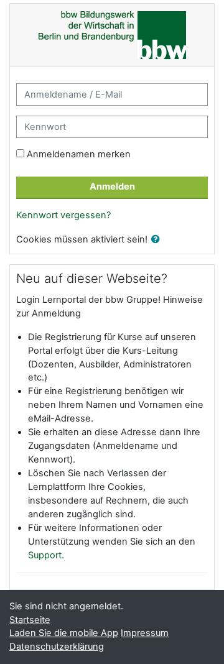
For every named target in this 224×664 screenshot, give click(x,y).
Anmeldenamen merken (79, 154)
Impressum (145, 633)
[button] (158, 240)
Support (45, 555)
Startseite (29, 619)
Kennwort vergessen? (63, 215)
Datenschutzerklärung (56, 646)
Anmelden (112, 186)
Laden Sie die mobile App (63, 633)
